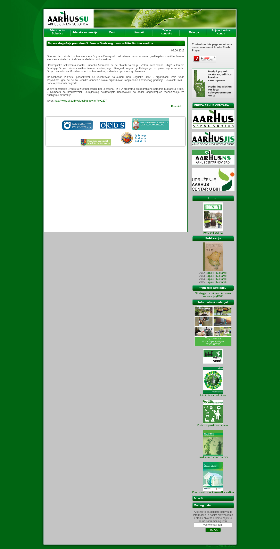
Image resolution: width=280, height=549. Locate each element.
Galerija (194, 32)
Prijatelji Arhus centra (221, 32)
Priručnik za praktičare (213, 395)
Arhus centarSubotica (57, 32)
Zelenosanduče (166, 32)
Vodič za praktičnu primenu (213, 425)
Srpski (210, 272)
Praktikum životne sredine (213, 457)
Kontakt (139, 32)
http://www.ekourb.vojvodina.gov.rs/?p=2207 (81, 100)
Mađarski (221, 272)
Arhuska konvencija (84, 32)
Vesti (112, 32)
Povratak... (177, 106)
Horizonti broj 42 (213, 232)
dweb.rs (232, 546)
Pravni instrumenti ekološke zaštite (213, 492)
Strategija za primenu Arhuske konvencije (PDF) (213, 295)
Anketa (199, 498)
